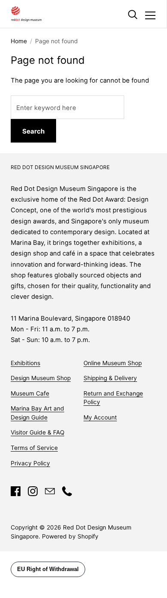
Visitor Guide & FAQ (37, 432)
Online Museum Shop (113, 363)
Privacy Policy (30, 463)
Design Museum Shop (41, 378)
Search (33, 131)
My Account (100, 417)
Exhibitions (25, 363)
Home (19, 41)
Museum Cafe (30, 393)
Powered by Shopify (70, 536)
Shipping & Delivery (110, 378)
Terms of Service (34, 447)
